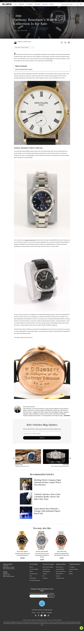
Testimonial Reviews (60, 578)
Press (31, 575)
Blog (18, 30)
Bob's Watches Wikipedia (35, 580)
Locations (72, 1)
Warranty (71, 573)
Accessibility (49, 612)
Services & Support (48, 564)
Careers (31, 571)
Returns (70, 571)
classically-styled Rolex (30, 240)
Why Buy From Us (59, 567)
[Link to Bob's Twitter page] (36, 615)
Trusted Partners (33, 578)
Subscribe (33, 47)
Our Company (34, 564)
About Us (31, 567)
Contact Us (67, 1)
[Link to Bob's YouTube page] (45, 615)
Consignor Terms (46, 569)
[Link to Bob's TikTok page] (48, 615)
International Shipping (73, 569)
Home (14, 30)
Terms (38, 612)
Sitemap (43, 612)
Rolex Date (49, 58)
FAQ (43, 575)
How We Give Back (33, 573)
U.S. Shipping (71, 567)
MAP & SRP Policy (59, 573)
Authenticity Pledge (60, 569)
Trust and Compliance (34, 569)
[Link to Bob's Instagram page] (41, 615)
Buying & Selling (60, 564)
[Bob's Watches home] (7, 4)
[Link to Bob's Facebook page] (39, 615)
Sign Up (76, 1)
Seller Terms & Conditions (48, 567)
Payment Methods (46, 571)
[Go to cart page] (81, 4)
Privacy (33, 612)
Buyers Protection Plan (60, 571)
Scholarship (45, 578)
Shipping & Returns (74, 564)
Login (81, 1)
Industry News (23, 30)
